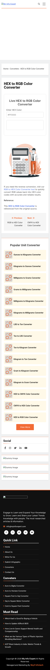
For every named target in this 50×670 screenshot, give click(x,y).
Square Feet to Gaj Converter (16, 596)
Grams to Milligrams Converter (27, 289)
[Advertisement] (25, 35)
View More (25, 427)
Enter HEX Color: (14, 110)
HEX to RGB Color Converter (21, 206)
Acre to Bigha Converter (14, 586)
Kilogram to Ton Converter (25, 359)
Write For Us (10, 557)
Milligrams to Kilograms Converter (28, 301)
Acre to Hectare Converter (15, 591)
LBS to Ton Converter (23, 324)
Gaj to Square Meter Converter (17, 601)
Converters (14, 69)
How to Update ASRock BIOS (16, 623)
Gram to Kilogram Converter (26, 371)
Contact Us (9, 572)
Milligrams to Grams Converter (27, 278)
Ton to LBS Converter (23, 336)
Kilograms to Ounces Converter (27, 266)
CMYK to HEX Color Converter (26, 405)
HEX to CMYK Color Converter (26, 394)
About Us (8, 552)
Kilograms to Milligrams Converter (28, 313)
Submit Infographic (12, 562)
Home (5, 69)
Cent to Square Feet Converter (17, 606)
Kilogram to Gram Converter (26, 382)
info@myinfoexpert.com (16, 526)
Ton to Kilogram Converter (25, 347)
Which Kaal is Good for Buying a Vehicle (21, 618)
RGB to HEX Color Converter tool (19, 189)
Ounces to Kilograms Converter (27, 255)
